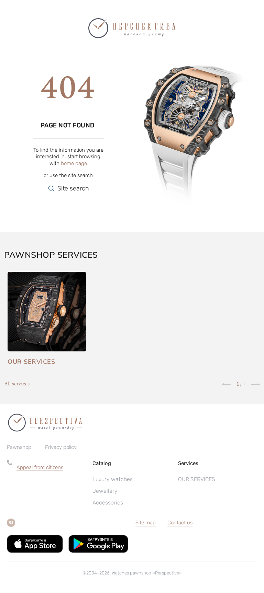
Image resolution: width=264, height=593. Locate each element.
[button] (51, 467)
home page (74, 163)
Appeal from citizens (39, 467)
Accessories (107, 502)
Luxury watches (112, 479)
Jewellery (105, 491)
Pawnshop (19, 447)
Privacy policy (61, 447)
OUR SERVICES (196, 479)
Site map (145, 523)
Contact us (179, 523)
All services (17, 384)
